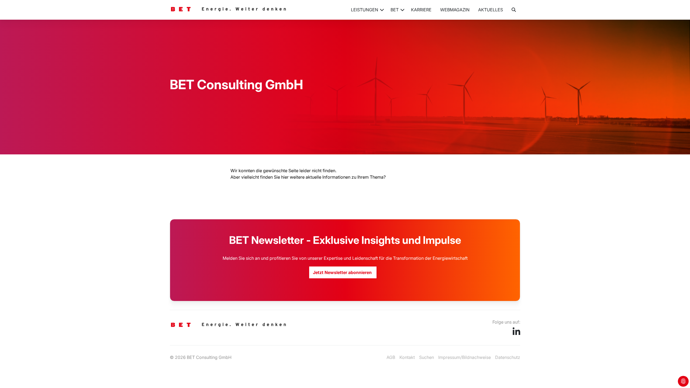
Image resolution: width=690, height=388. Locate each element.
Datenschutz (507, 357)
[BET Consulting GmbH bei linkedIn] (516, 333)
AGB (391, 357)
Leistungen (364, 9)
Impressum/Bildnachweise (464, 357)
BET (395, 9)
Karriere (421, 9)
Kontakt (407, 357)
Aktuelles (490, 9)
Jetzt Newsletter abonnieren (343, 272)
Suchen (426, 357)
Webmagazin (455, 9)
